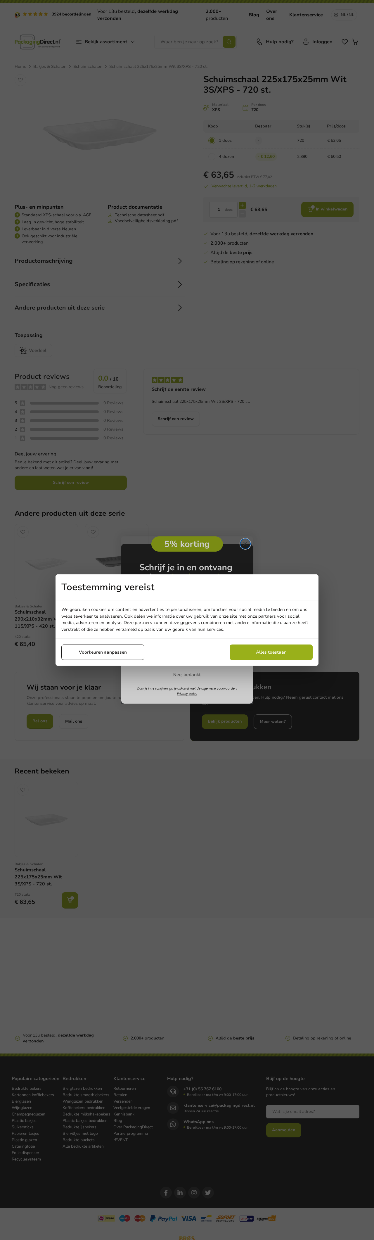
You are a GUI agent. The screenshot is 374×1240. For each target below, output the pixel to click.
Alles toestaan (271, 652)
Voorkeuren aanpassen (103, 652)
